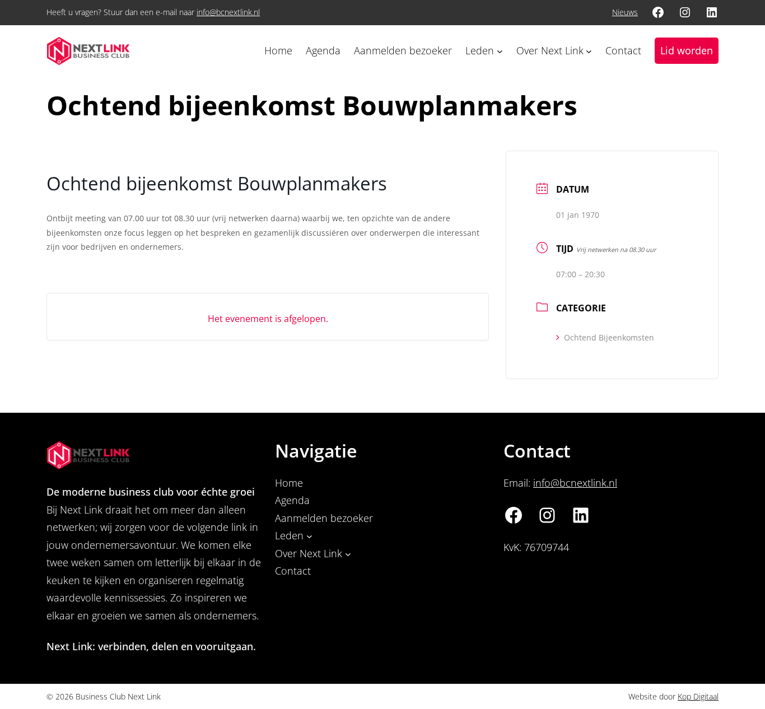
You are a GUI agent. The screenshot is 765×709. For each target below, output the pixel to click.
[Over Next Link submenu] (589, 51)
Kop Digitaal (698, 696)
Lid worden (686, 50)
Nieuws (625, 12)
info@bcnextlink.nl (228, 12)
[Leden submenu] (500, 51)
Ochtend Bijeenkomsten (609, 337)
